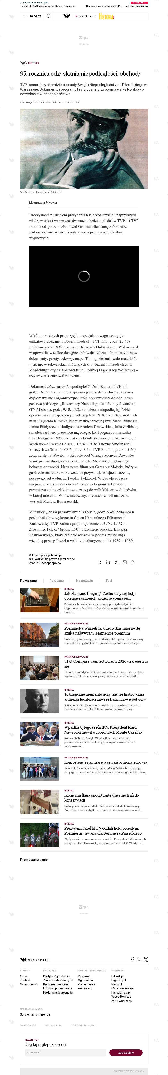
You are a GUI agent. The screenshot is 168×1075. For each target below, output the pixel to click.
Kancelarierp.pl (121, 992)
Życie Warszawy (121, 1000)
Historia (34, 63)
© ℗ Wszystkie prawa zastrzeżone (52, 559)
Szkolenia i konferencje (35, 1014)
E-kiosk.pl (117, 976)
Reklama (84, 976)
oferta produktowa (83, 1025)
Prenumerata (86, 984)
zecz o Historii (85, 16)
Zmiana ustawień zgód (58, 980)
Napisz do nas (29, 984)
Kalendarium (53, 1025)
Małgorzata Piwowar (43, 202)
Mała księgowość (122, 988)
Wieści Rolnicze (121, 996)
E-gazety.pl (118, 980)
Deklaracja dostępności (58, 992)
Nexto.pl (116, 984)
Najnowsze (84, 581)
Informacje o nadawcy (57, 988)
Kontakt (25, 980)
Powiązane (28, 581)
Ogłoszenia (85, 980)
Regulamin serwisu (55, 984)
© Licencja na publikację (45, 555)
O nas (23, 976)
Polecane (56, 581)
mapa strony (28, 1025)
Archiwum (84, 988)
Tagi (109, 581)
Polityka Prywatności (56, 976)
